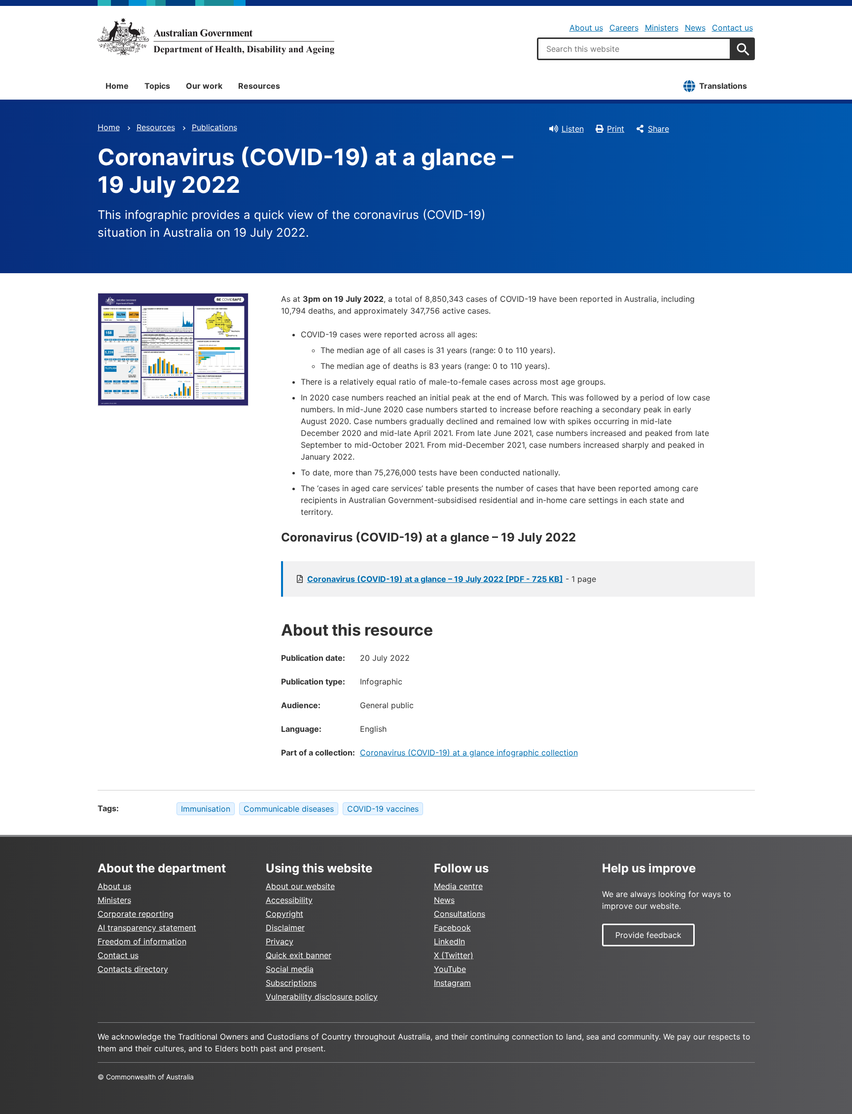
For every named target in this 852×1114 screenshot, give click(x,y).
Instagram (452, 983)
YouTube (450, 969)
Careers (624, 28)
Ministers (661, 28)
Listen (573, 129)
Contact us (732, 28)
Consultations (459, 914)
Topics (157, 86)
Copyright (284, 914)
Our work (204, 86)
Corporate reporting (136, 914)
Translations (723, 86)
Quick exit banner (298, 955)
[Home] (216, 36)
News (695, 28)
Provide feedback (648, 935)
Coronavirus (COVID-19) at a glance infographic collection (469, 752)
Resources (259, 86)
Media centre (458, 886)
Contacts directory (133, 969)
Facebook (452, 928)
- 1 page (451, 579)
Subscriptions (291, 983)
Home (117, 86)
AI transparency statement (147, 928)
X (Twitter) (453, 955)
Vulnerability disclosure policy (322, 997)
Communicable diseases (289, 809)
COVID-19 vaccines (383, 809)
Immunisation (205, 809)
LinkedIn (449, 941)
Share (658, 129)
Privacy (279, 941)
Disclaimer (285, 928)
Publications (214, 127)
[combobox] (634, 48)
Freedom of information (142, 941)
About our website (300, 886)
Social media (290, 969)
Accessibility (289, 900)
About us (586, 28)
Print (615, 129)
